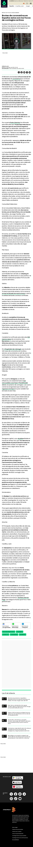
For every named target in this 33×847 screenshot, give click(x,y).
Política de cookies (16, 831)
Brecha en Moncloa (18, 1)
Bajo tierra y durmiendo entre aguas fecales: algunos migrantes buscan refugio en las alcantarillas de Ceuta (19, 706)
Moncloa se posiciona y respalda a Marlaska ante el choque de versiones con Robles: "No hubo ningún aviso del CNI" (19, 699)
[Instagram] (11, 800)
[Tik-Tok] (15, 800)
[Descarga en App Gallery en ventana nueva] (17, 788)
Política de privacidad (17, 829)
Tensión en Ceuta (27, 1)
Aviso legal (14, 827)
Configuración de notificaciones (20, 837)
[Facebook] (15, 795)
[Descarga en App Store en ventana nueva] (17, 783)
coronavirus (16, 79)
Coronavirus (14, 634)
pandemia (22, 634)
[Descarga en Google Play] (17, 779)
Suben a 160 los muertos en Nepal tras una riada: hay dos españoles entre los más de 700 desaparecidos (19, 714)
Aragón (28, 6)
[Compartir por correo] (29, 73)
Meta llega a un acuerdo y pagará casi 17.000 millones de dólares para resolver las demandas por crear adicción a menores (19, 737)
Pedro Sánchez (15, 122)
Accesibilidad (15, 839)
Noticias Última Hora (8, 631)
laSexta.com (5, 66)
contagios (19, 631)
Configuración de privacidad (19, 835)
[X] (18, 73)
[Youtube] (20, 800)
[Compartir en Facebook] (21, 73)
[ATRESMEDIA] (16, 810)
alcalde (20, 438)
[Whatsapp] (20, 795)
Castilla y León (20, 6)
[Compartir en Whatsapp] (24, 73)
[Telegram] (24, 795)
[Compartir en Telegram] (27, 73)
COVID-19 (5, 634)
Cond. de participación (17, 833)
